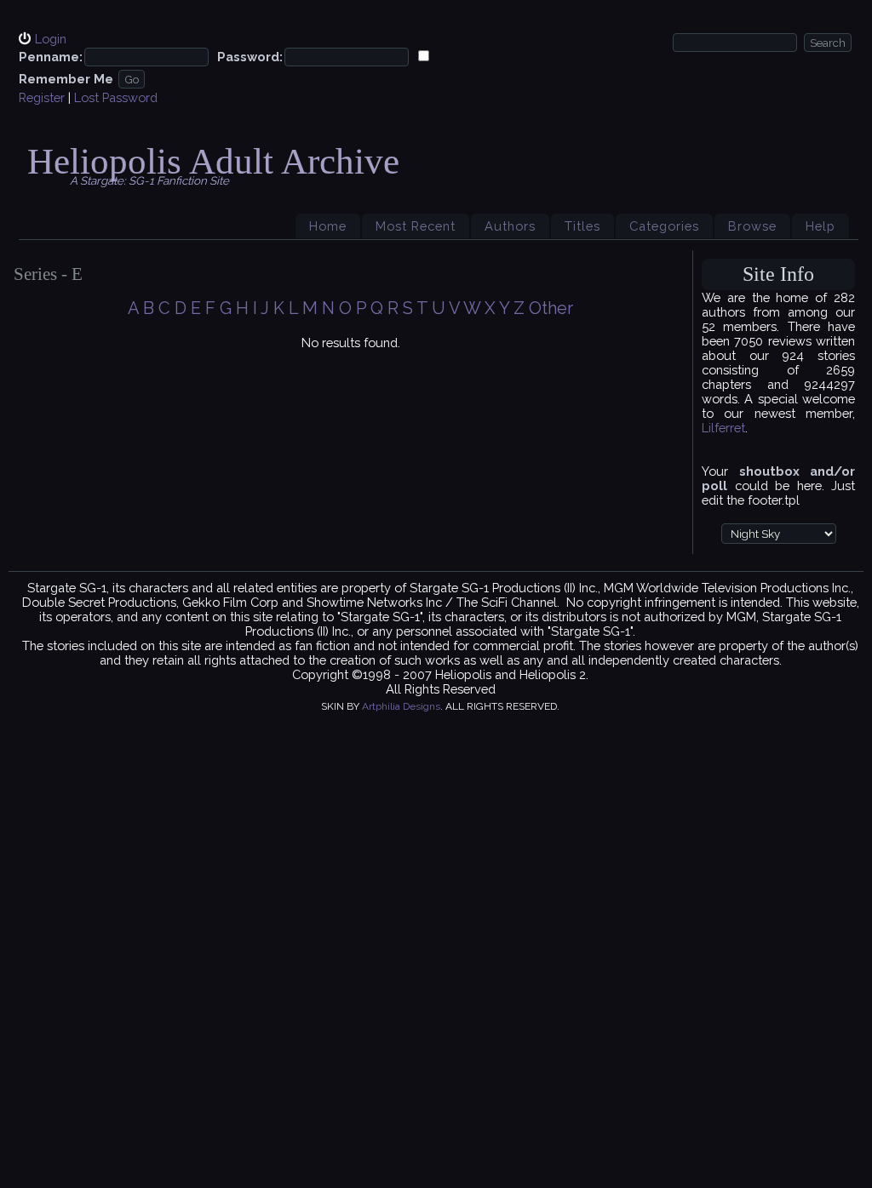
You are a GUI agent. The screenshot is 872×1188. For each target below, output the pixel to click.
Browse (752, 226)
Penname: (51, 56)
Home (328, 226)
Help (820, 226)
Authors (510, 226)
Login (50, 38)
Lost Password (116, 97)
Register (42, 97)
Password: (250, 56)
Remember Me (66, 78)
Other (551, 308)
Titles (582, 226)
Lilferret (723, 427)
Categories (664, 226)
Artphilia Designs (401, 706)
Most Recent (416, 226)
